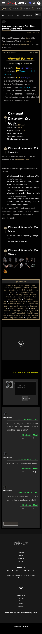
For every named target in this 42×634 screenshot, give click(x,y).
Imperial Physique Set (17, 313)
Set (27, 38)
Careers (21, 598)
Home (2, 15)
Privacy (21, 604)
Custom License (23, 578)
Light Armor (20, 125)
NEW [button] (14, 8)
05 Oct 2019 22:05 (25, 419)
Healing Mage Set (19, 310)
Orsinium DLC (25, 44)
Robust (19, 128)
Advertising (21, 595)
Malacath (13, 52)
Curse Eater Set (24, 297)
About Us (21, 558)
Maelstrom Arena (22, 159)
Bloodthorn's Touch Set (17, 290)
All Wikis (21, 553)
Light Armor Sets (27, 15)
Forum (21, 555)
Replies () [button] (27, 435)
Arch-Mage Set (15, 287)
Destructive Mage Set (17, 301)
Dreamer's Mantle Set (16, 304)
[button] (22, 3)
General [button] (25, 8)
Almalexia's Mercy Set (14, 285)
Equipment (11, 15)
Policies (21, 606)
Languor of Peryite (16, 317)
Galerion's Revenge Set (18, 306)
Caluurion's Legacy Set (19, 294)
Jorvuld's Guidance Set (17, 315)
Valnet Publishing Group (29, 613)
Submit (26, 399)
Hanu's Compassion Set (19, 308)
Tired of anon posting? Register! (25, 372)
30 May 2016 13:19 (25, 493)
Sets (18, 15)
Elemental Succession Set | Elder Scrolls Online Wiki (18, 27)
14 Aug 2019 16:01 (25, 459)
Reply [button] (36, 435)
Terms (21, 601)
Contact (21, 561)
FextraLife (8, 613)
